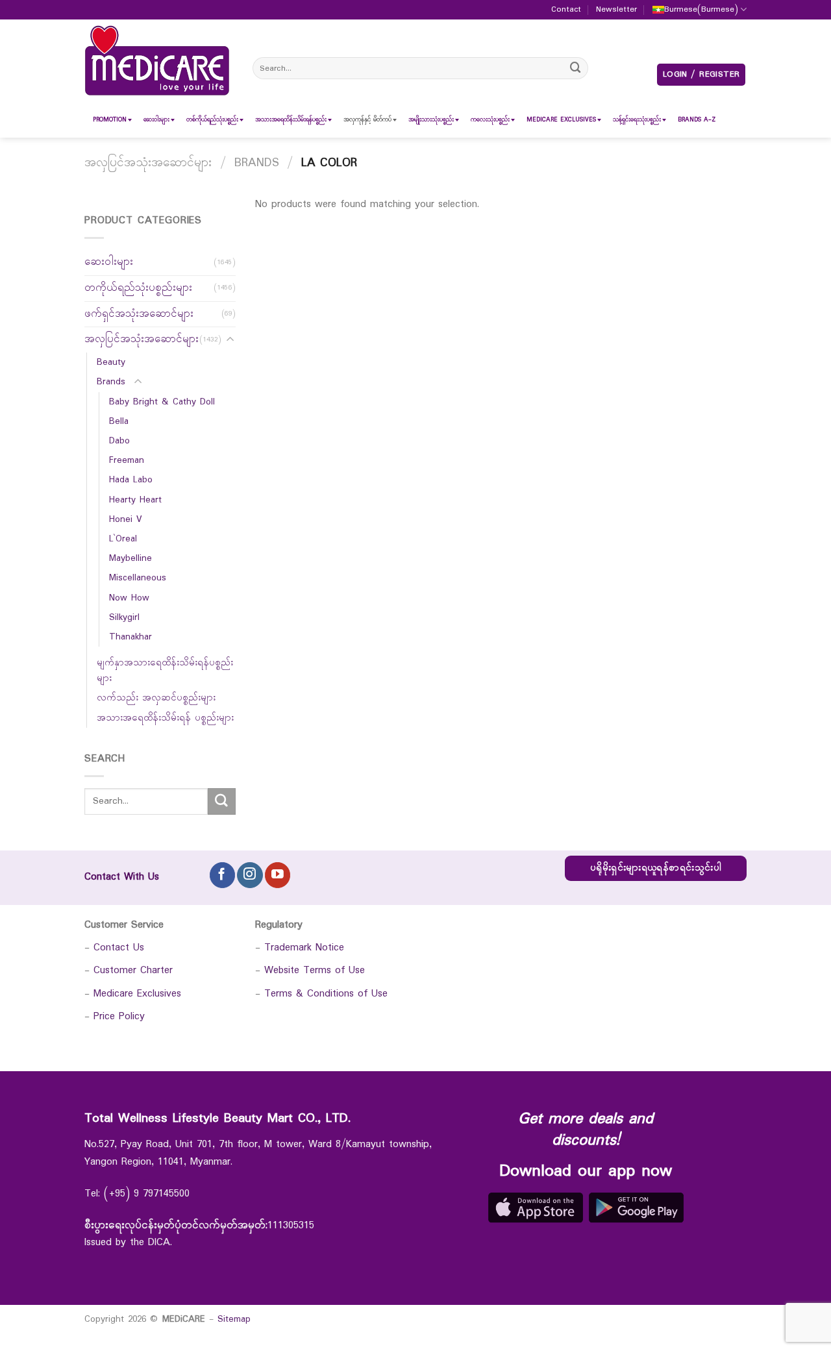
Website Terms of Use (314, 970)
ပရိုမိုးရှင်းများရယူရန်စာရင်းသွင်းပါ (655, 868)
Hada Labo (131, 480)
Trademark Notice (304, 947)
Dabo (119, 441)
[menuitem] (109, 119)
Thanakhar (130, 637)
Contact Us (118, 947)
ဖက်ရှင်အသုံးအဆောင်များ (138, 314)
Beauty (111, 362)
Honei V (125, 519)
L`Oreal (123, 539)
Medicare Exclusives (137, 993)
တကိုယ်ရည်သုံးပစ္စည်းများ (138, 288)
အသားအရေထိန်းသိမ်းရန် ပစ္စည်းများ (165, 718)
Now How (129, 598)
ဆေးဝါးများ (108, 262)
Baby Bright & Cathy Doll (162, 402)
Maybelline (130, 558)
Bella (119, 421)
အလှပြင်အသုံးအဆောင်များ (148, 163)
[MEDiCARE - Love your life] (157, 60)
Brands (256, 163)
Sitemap (234, 1319)
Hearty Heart (135, 500)
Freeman (126, 460)
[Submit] (576, 67)
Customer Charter (133, 970)
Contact (566, 9)
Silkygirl (124, 617)
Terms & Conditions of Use (326, 993)
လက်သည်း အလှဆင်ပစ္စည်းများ (156, 698)
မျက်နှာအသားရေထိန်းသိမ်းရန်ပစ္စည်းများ (165, 671)
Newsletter (616, 9)
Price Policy (119, 1016)
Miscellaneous (137, 578)
